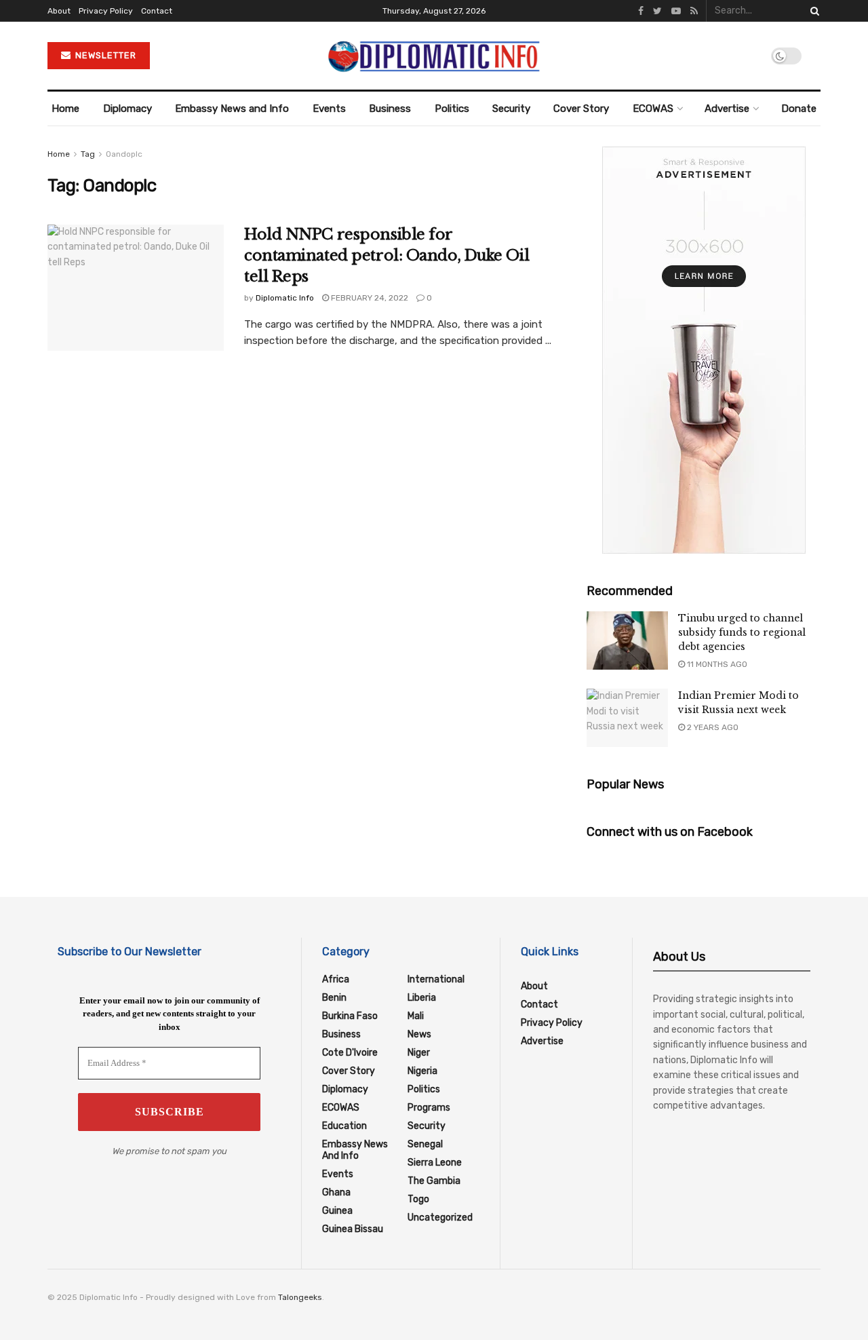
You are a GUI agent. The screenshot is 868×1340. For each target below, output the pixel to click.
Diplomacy (127, 108)
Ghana (336, 1192)
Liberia (422, 997)
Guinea (337, 1211)
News (419, 1034)
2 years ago (711, 727)
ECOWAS (653, 108)
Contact (156, 11)
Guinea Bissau (352, 1229)
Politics (452, 108)
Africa (335, 979)
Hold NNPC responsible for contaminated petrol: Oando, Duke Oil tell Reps (386, 255)
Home (65, 108)
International (436, 979)
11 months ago (716, 664)
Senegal (425, 1144)
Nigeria (422, 1071)
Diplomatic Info (285, 298)
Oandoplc (124, 154)
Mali (416, 1016)
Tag (88, 154)
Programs (429, 1107)
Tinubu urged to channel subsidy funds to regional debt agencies (742, 632)
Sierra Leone (435, 1162)
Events (329, 108)
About (59, 11)
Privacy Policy (106, 11)
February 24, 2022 (368, 298)
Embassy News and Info (232, 108)
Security (511, 108)
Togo (418, 1199)
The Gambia (434, 1181)
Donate (798, 108)
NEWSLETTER (104, 55)
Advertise (727, 108)
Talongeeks (300, 1297)
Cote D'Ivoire (350, 1052)
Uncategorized (440, 1217)
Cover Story (581, 108)
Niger (419, 1052)
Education (344, 1126)
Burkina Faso (350, 1016)
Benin (334, 997)
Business (390, 108)
